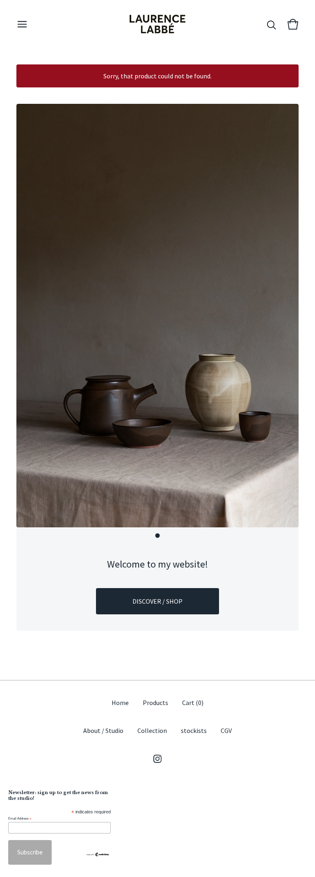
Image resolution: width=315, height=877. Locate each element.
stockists (194, 730)
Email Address (20, 819)
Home (120, 702)
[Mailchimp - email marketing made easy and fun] (97, 854)
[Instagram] (157, 759)
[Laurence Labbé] (157, 24)
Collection (152, 730)
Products (155, 702)
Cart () (192, 702)
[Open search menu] (271, 24)
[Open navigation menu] (22, 24)
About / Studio (103, 730)
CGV (226, 730)
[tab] (157, 536)
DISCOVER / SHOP (157, 601)
